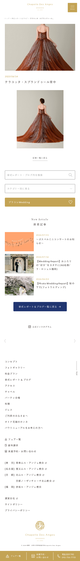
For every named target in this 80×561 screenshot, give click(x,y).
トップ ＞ (7, 18)
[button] (5, 341)
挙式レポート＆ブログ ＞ (21, 18)
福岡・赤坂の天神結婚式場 (36, 545)
